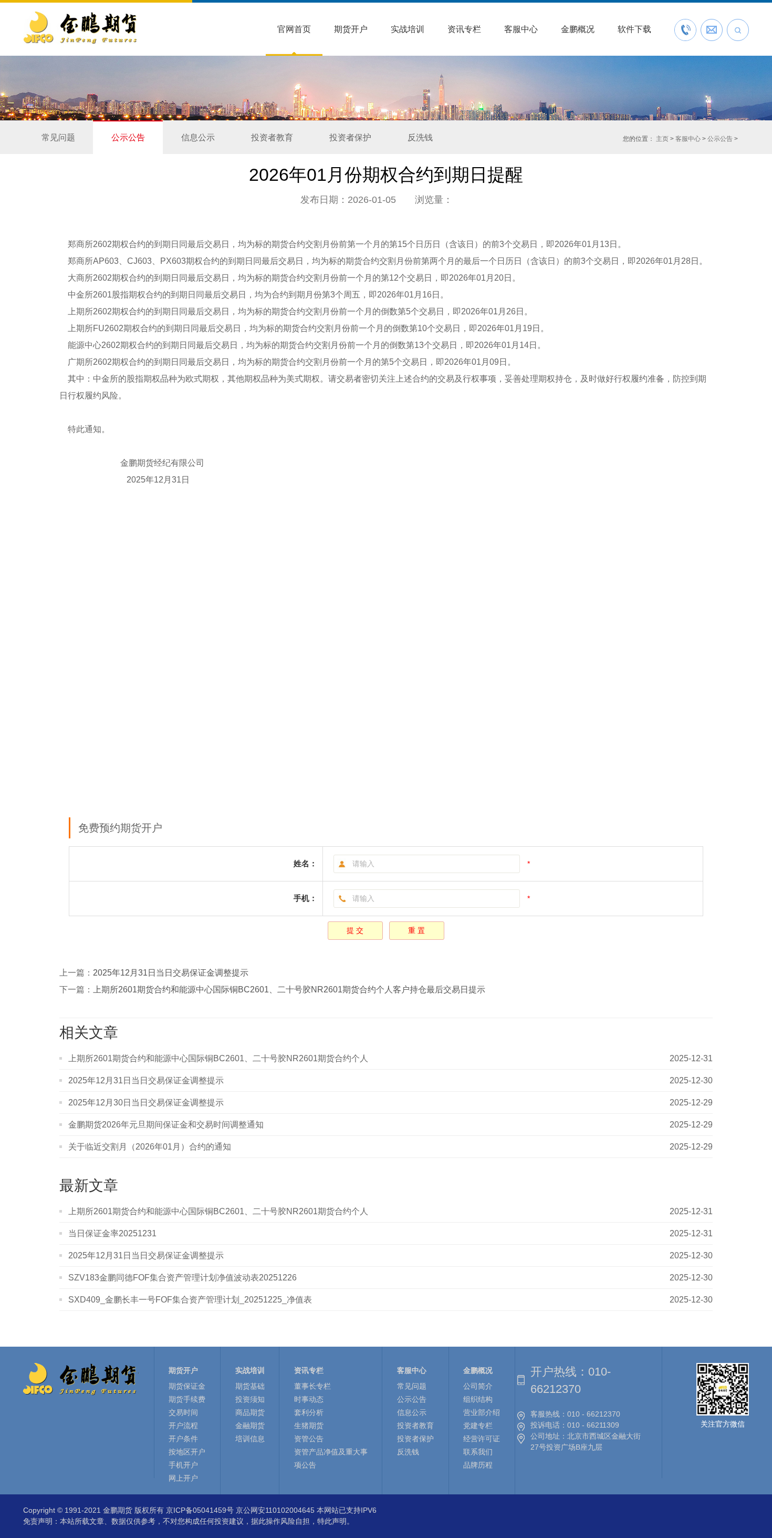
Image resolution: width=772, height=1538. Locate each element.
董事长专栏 (312, 1386)
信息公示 (198, 137)
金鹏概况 (577, 29)
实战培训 (407, 29)
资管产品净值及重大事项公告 (331, 1458)
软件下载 (634, 29)
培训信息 (250, 1438)
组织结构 (478, 1399)
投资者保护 (350, 137)
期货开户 (351, 29)
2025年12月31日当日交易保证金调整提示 (170, 972)
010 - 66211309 (593, 1425)
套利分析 (309, 1412)
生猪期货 (309, 1425)
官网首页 (294, 29)
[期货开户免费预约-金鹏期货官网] (80, 43)
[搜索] (737, 29)
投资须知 (250, 1399)
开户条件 (183, 1438)
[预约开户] (711, 29)
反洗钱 (420, 137)
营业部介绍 (481, 1412)
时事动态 (309, 1399)
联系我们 (478, 1452)
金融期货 (250, 1425)
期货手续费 (187, 1399)
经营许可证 (481, 1438)
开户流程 (183, 1425)
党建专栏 (478, 1425)
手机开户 (183, 1465)
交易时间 (183, 1412)
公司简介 (478, 1386)
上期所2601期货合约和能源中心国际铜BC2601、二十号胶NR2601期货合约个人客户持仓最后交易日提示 (289, 989)
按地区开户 (187, 1452)
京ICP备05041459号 (200, 1510)
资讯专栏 (464, 29)
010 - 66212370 (593, 1414)
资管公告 (309, 1438)
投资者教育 (272, 137)
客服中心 (521, 29)
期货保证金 (187, 1386)
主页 (662, 138)
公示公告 (128, 137)
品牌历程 (478, 1465)
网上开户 (183, 1478)
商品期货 (250, 1412)
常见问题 (58, 137)
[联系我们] (685, 29)
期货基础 (250, 1386)
